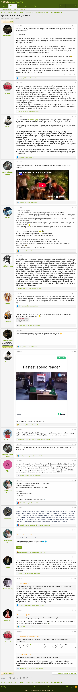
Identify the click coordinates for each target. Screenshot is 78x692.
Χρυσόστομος (7, 589)
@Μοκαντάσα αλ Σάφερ (36, 645)
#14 (75, 480)
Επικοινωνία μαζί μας (40, 687)
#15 (75, 508)
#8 (75, 311)
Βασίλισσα (8, 440)
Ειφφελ (7, 126)
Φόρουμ (13, 6)
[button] (30, 6)
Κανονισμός (51, 687)
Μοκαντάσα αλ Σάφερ (7, 173)
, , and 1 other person (36, 439)
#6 (75, 256)
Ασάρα (7, 303)
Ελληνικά (5, 687)
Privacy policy (60, 687)
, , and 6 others (28, 111)
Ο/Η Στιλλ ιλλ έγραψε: (23, 654)
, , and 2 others (28, 202)
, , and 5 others (29, 288)
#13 (75, 461)
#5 (75, 207)
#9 (75, 330)
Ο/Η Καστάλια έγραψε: (23, 535)
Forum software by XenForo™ (39, 690)
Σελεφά (7, 217)
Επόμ (10, 21)
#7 (75, 293)
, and (26, 157)
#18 (75, 578)
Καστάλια (7, 518)
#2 (75, 83)
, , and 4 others (29, 425)
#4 (75, 162)
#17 (75, 557)
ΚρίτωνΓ (8, 93)
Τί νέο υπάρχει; (23, 6)
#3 (75, 116)
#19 (75, 610)
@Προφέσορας (33, 120)
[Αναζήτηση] (75, 6)
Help (67, 687)
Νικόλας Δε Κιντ (8, 491)
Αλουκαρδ (7, 321)
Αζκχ (7, 471)
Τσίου (8, 567)
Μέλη (34, 6)
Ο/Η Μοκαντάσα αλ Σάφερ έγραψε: (27, 636)
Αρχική (4, 6)
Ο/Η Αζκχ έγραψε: (22, 583)
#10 (75, 352)
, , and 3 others (28, 78)
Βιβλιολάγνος (8, 266)
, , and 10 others (31, 605)
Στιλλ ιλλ (7, 620)
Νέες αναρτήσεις (6, 9)
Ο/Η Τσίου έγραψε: (22, 615)
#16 (75, 530)
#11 (75, 430)
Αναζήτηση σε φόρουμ (18, 9)
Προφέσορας (6, 18)
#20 (75, 632)
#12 (75, 444)
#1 (75, 25)
